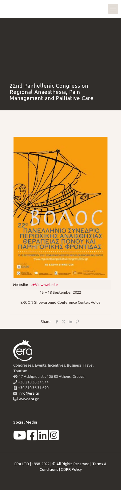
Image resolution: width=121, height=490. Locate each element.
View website (46, 284)
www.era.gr (28, 399)
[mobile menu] (113, 9)
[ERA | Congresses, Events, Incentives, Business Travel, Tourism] (10, 8)
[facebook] (32, 438)
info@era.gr (28, 393)
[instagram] (54, 438)
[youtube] (19, 438)
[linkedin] (43, 438)
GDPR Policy (71, 469)
